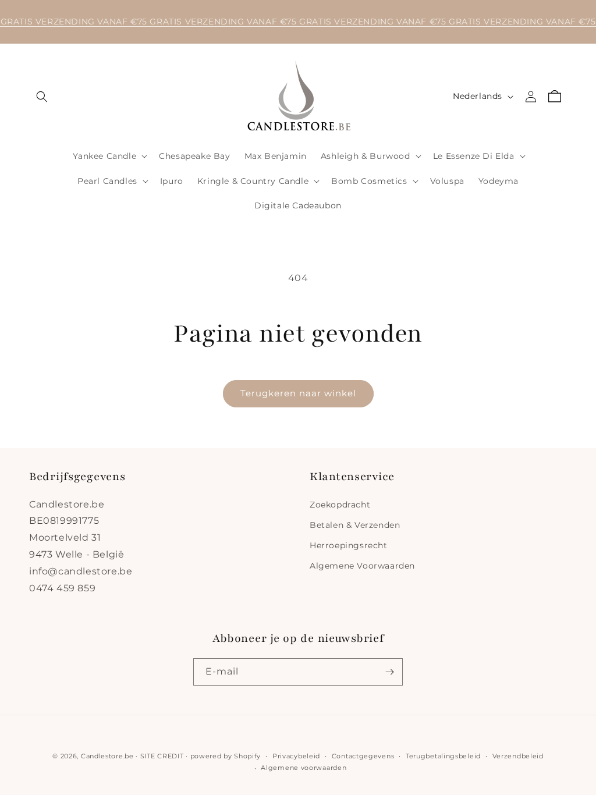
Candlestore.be (107, 756)
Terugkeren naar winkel (298, 393)
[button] (42, 96)
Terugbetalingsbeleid (443, 756)
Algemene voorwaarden (303, 768)
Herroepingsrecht (349, 545)
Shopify (247, 756)
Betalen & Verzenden (355, 525)
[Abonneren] (389, 672)
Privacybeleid (296, 756)
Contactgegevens (363, 756)
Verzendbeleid (518, 756)
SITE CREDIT (162, 756)
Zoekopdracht (340, 504)
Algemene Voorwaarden (362, 565)
